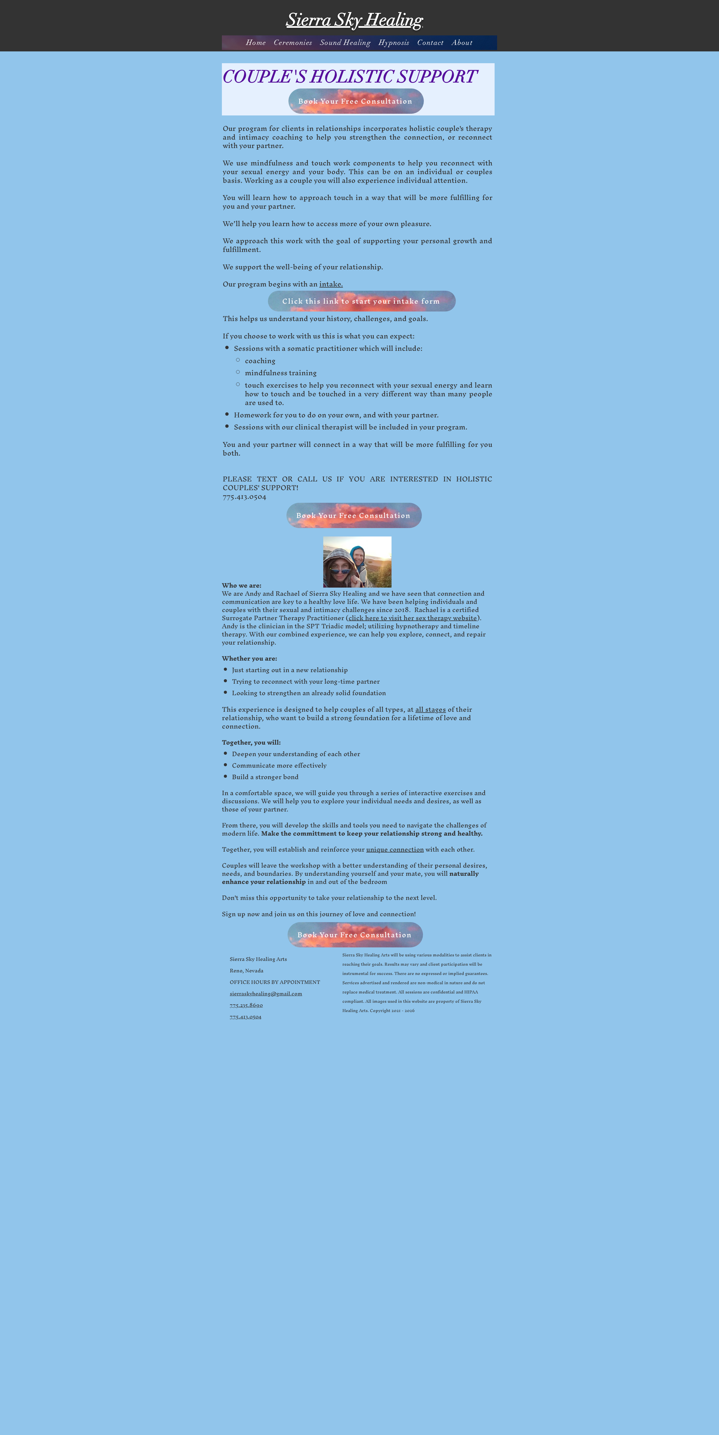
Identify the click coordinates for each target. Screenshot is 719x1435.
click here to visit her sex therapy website (413, 618)
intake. (331, 284)
